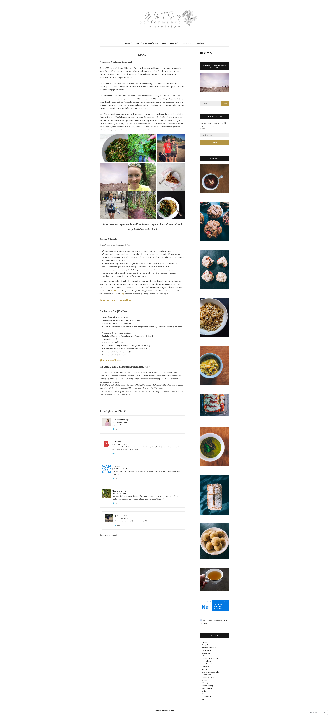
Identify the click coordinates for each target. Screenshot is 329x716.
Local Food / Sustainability (210, 672)
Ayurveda (205, 645)
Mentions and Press (110, 360)
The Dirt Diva (117, 491)
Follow (214, 143)
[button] (114, 148)
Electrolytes (206, 653)
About (127, 43)
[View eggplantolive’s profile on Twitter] (204, 53)
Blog (164, 43)
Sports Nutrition (207, 688)
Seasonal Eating (207, 686)
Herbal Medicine (207, 664)
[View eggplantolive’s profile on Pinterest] (211, 53)
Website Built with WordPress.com (164, 711)
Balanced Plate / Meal (209, 647)
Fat (203, 656)
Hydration (205, 666)
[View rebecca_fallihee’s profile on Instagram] (208, 53)
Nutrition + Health (208, 677)
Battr (114, 442)
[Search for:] (214, 103)
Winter (204, 699)
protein (204, 680)
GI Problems (206, 661)
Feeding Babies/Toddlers (210, 658)
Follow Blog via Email (214, 116)
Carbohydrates (207, 650)
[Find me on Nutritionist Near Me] (214, 623)
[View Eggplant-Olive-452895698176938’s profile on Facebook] (201, 53)
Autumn (204, 642)
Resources (186, 43)
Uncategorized (207, 696)
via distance (115, 290)
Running (205, 683)
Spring (204, 691)
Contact (200, 43)
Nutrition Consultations (147, 43)
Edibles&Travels (118, 420)
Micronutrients (207, 675)
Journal (204, 669)
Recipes (173, 43)
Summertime (206, 694)
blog (122, 293)
